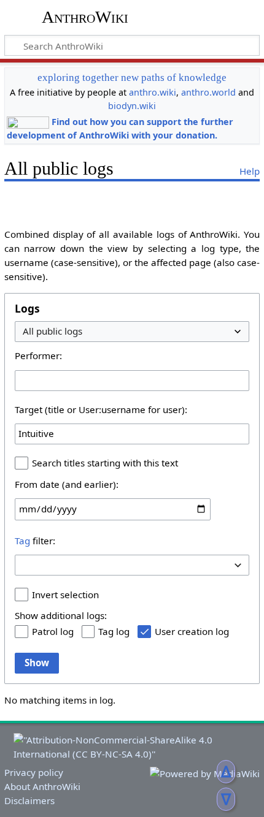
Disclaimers (29, 800)
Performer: (38, 355)
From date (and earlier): (66, 484)
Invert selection (65, 594)
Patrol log (53, 631)
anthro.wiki (152, 92)
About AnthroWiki (42, 786)
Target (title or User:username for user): (101, 409)
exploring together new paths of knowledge (132, 77)
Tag (22, 540)
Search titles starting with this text (105, 463)
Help (249, 171)
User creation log (192, 631)
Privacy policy (33, 772)
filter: (35, 540)
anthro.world (208, 92)
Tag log (114, 631)
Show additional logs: (61, 615)
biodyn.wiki (132, 106)
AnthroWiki (85, 16)
